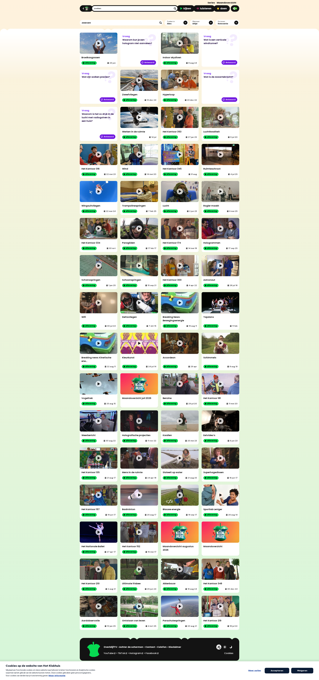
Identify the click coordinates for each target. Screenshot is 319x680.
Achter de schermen (131, 647)
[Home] (86, 8)
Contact (150, 647)
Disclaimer (175, 647)
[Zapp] (235, 8)
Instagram (136, 653)
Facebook (152, 653)
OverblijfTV (110, 647)
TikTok (122, 653)
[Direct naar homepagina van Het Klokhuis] (94, 650)
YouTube (110, 653)
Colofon (161, 647)
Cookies (228, 653)
